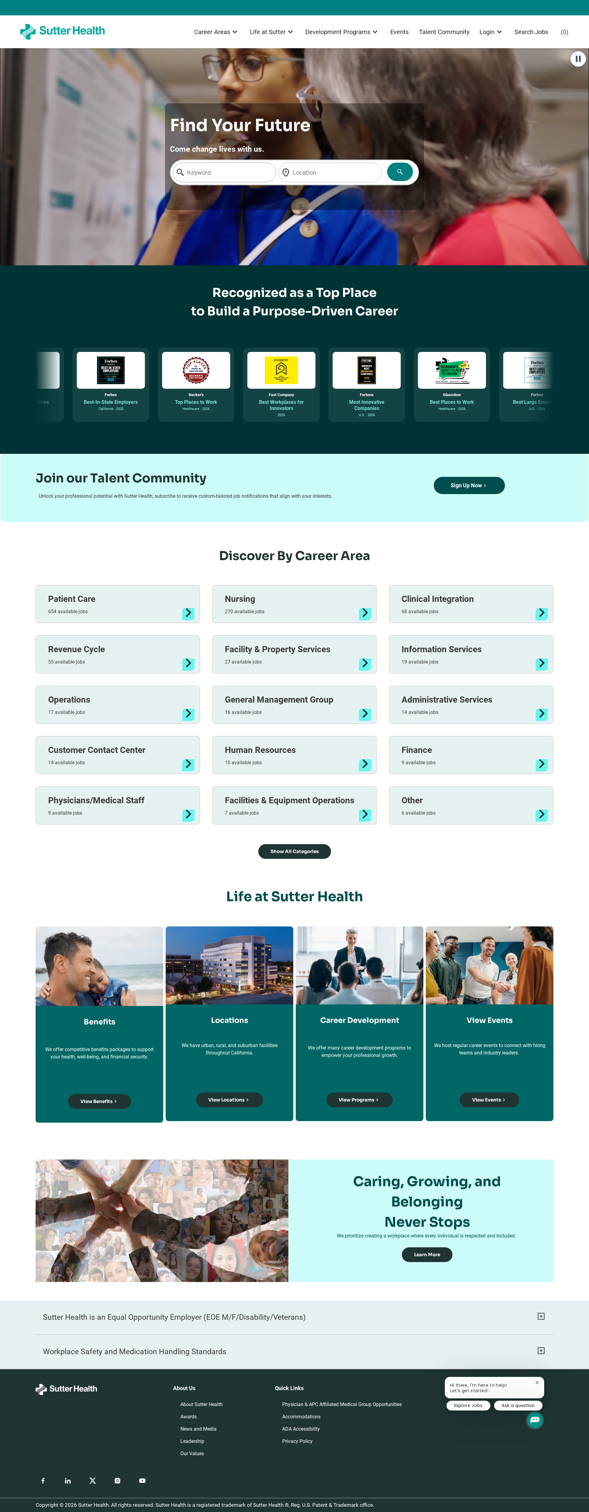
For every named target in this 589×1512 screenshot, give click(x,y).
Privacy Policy (297, 1441)
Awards (188, 1417)
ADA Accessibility (301, 1429)
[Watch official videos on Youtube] (142, 1480)
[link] (427, 1254)
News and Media (198, 1429)
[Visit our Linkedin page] (67, 1480)
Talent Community (444, 32)
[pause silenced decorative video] (578, 59)
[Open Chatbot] (535, 1420)
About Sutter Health (201, 1404)
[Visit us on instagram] (117, 1480)
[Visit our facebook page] (43, 1480)
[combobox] (224, 172)
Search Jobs (531, 32)
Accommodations (301, 1417)
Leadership (192, 1441)
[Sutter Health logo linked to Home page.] (62, 31)
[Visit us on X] (92, 1480)
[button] (294, 851)
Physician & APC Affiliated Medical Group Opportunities (342, 1404)
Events (399, 32)
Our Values (192, 1453)
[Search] (400, 172)
